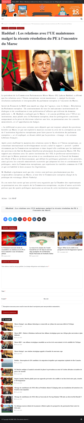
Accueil (5, 24)
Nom (3, 291)
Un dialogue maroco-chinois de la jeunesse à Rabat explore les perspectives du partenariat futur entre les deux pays (46, 407)
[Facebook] (5, 219)
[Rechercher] (81, 18)
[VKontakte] (34, 219)
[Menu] (3, 18)
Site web (46, 299)
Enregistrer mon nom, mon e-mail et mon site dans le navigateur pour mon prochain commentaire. (31, 306)
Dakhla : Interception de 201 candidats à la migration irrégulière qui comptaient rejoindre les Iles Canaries (47, 360)
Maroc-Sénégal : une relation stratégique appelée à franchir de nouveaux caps (38, 351)
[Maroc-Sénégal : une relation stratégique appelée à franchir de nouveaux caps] (7, 354)
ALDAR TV (13, 28)
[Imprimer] (44, 219)
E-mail (4, 299)
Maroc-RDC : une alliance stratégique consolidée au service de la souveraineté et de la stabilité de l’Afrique (47, 342)
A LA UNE (11, 24)
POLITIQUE (20, 28)
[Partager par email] (39, 219)
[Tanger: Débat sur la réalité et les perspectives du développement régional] (70, 239)
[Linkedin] (15, 219)
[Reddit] (29, 219)
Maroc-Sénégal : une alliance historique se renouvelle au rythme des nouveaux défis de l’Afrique (44, 324)
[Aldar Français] (42, 10)
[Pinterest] (25, 219)
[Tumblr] (20, 219)
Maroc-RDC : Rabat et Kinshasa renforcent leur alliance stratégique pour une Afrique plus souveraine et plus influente (44, 2)
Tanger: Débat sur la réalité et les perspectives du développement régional (70, 249)
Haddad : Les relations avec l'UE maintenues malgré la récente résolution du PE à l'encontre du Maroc (42, 209)
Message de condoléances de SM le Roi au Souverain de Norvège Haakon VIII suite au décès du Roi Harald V (48, 397)
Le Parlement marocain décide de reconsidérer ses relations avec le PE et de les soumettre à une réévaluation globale (13, 251)
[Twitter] (10, 219)
